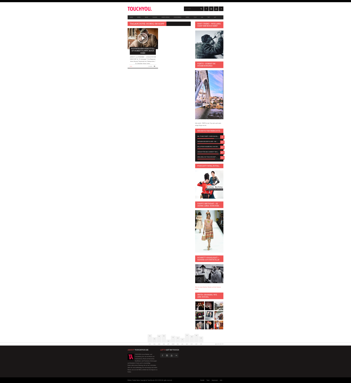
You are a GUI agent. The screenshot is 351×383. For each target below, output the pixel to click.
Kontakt (202, 380)
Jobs (221, 380)
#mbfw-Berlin (165, 17)
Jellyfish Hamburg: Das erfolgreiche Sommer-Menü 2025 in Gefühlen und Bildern (209, 146)
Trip (208, 17)
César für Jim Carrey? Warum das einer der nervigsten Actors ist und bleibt (209, 152)
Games (187, 17)
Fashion (155, 17)
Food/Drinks (177, 17)
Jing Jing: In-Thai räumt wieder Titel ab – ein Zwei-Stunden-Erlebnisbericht (209, 157)
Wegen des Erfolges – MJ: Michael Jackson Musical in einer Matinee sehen (209, 141)
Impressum (215, 380)
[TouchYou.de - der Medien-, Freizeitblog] (152, 9)
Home (131, 17)
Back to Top (218, 344)
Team (208, 380)
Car (202, 17)
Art (215, 17)
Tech (195, 17)
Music (146, 17)
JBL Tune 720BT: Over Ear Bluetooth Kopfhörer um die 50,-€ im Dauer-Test (209, 136)
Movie (139, 17)
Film (131, 66)
